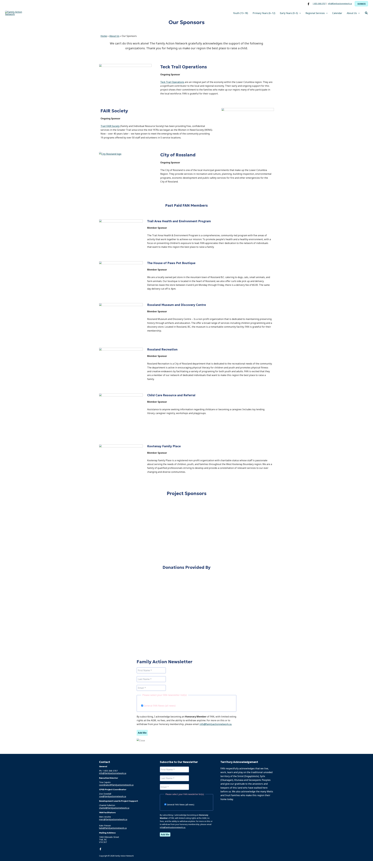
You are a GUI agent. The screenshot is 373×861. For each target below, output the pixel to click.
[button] (361, 3)
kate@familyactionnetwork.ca (113, 828)
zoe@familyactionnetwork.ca (112, 796)
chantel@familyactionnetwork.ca (114, 807)
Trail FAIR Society (110, 126)
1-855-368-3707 (319, 3)
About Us (114, 36)
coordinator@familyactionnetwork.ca (116, 784)
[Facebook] (308, 4)
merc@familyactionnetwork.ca (113, 819)
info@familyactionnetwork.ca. (215, 724)
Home (104, 36)
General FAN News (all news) (159, 705)
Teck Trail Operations (172, 82)
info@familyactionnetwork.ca (340, 3)
